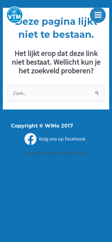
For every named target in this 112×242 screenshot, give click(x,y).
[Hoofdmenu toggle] (98, 15)
